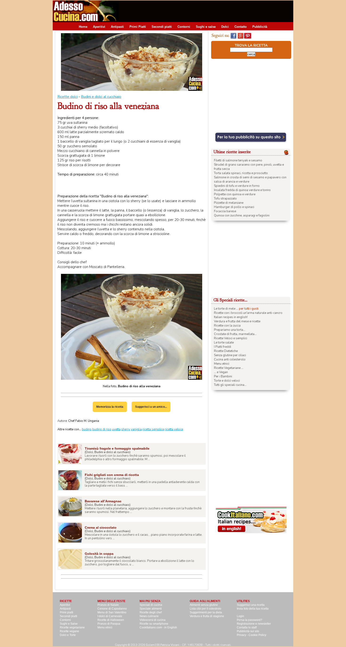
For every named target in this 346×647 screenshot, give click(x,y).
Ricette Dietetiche (226, 351)
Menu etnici (221, 364)
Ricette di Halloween (110, 620)
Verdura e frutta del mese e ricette (237, 321)
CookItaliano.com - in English (158, 627)
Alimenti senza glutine (204, 605)
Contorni (183, 26)
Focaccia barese (225, 211)
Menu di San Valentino (111, 612)
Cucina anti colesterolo (229, 359)
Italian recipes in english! (231, 317)
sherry (125, 429)
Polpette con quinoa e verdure (234, 194)
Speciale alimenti (151, 608)
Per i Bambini (223, 376)
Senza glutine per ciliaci (230, 355)
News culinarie (149, 616)
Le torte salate (224, 342)
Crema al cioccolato (101, 527)
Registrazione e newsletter (254, 623)
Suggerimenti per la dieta (206, 612)
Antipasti (117, 26)
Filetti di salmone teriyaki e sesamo (238, 160)
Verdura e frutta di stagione (207, 616)
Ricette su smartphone (154, 623)
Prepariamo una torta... (229, 330)
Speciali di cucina (151, 605)
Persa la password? (249, 620)
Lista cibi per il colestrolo (205, 608)
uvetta (116, 429)
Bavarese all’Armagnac (103, 501)
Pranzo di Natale (108, 605)
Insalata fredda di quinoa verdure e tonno (242, 190)
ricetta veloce (174, 429)
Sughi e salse (206, 26)
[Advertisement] (207, 11)
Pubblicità (259, 26)
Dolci (225, 26)
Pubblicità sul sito (248, 631)
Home (83, 26)
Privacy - (243, 635)
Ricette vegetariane (72, 627)
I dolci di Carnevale (109, 616)
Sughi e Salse (69, 623)
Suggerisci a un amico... (151, 406)
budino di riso (101, 429)
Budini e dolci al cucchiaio (101, 96)
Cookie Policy (257, 635)
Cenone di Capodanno (112, 608)
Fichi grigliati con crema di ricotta (112, 475)
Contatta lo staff (247, 627)
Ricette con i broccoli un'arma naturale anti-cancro (248, 313)
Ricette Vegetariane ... (228, 368)
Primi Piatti (137, 26)
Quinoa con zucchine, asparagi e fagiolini (242, 215)
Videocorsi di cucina (152, 620)
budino (87, 429)
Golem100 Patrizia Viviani (162, 645)
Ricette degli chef (151, 612)
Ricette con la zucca (227, 326)
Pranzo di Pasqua (108, 623)
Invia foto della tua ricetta (253, 608)
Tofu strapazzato (225, 198)
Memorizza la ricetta (109, 406)
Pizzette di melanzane (228, 203)
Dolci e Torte (68, 635)
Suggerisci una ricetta (251, 605)
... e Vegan (221, 372)
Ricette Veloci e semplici (230, 338)
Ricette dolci (67, 96)
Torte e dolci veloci (227, 381)
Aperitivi (99, 26)
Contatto (240, 26)
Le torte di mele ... (226, 309)
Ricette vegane (69, 631)
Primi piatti (66, 612)
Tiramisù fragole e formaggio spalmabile (117, 448)
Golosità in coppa (99, 553)
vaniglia (136, 429)
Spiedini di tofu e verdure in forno (237, 186)
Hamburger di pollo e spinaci (234, 207)
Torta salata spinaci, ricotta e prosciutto (241, 173)
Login (240, 616)
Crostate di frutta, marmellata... (235, 334)
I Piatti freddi (222, 347)
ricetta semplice (153, 429)
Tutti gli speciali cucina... (230, 385)
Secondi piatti (162, 26)
